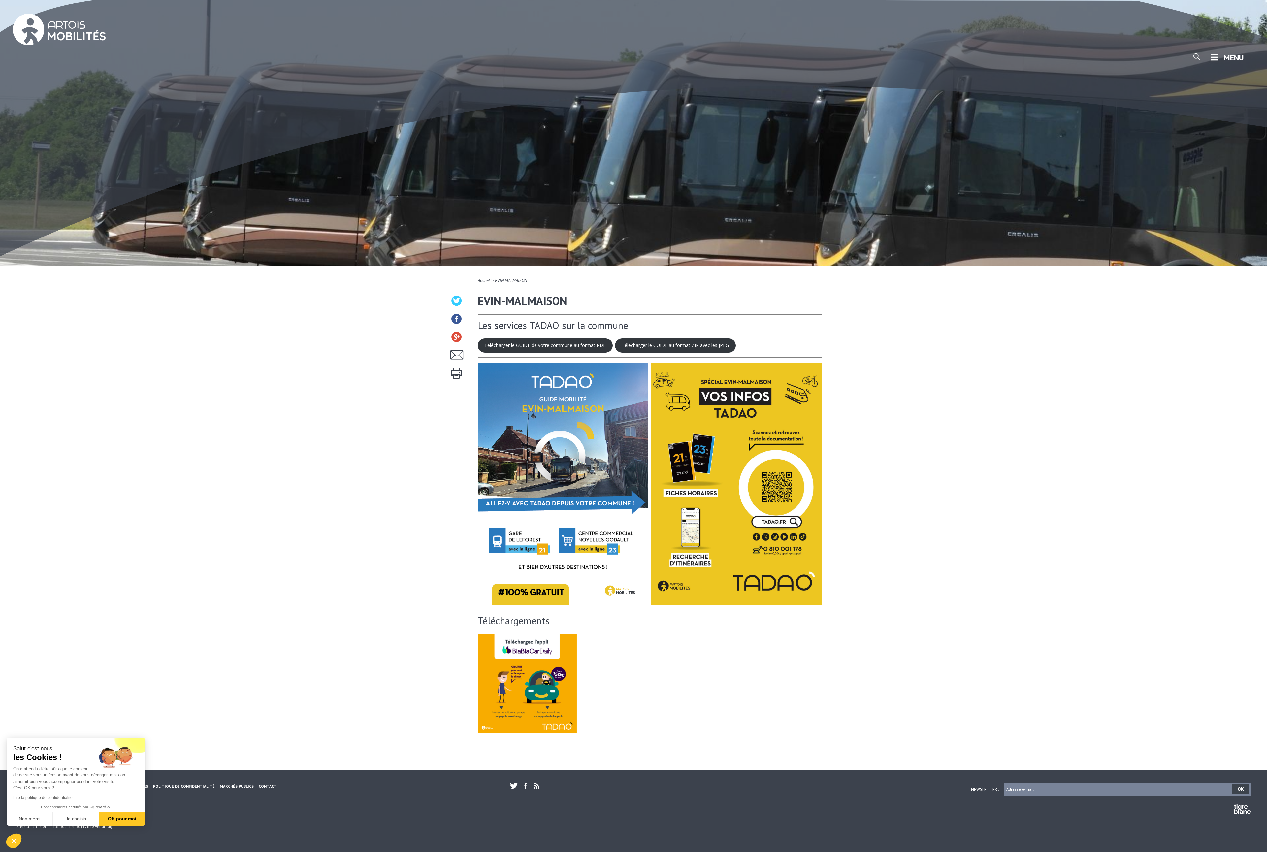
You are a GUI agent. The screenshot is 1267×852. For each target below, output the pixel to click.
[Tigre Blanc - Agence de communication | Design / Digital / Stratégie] (1242, 810)
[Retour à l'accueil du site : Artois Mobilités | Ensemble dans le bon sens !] (59, 30)
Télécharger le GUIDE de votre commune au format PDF (545, 345)
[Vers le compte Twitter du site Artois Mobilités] (515, 786)
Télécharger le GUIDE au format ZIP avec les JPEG (675, 345)
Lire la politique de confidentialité (43, 797)
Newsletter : (985, 789)
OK (1241, 789)
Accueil (484, 280)
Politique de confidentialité (184, 786)
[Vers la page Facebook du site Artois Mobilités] (525, 786)
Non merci (29, 818)
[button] (14, 841)
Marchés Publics (237, 786)
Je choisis (76, 818)
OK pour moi (122, 818)
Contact (267, 786)
